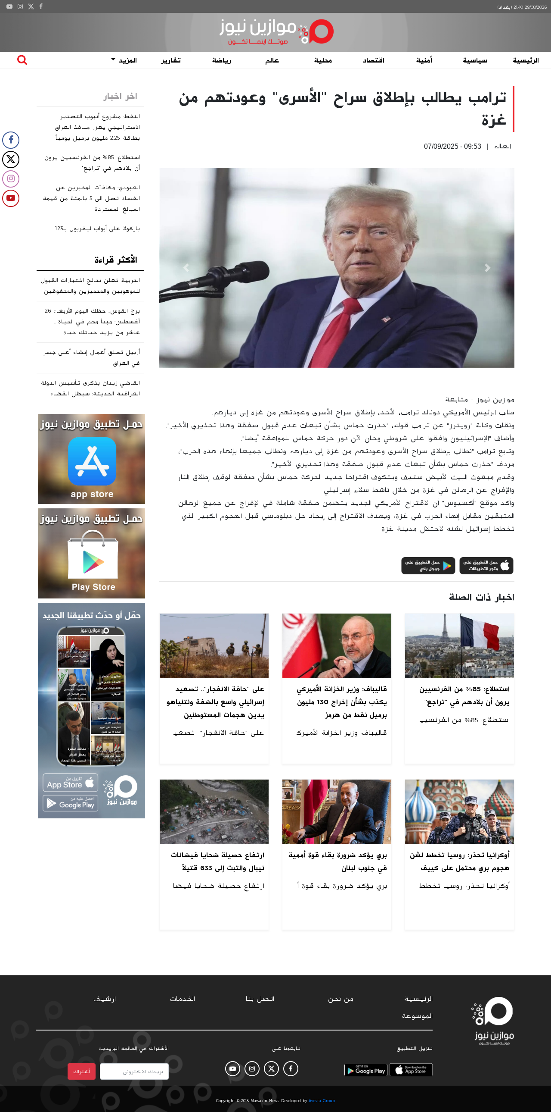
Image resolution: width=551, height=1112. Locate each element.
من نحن (340, 999)
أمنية (424, 60)
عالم (272, 60)
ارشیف (104, 999)
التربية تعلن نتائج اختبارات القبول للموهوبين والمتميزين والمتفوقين (90, 285)
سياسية (475, 60)
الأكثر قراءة (116, 260)
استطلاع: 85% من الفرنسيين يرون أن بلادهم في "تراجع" (92, 162)
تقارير (171, 60)
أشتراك (81, 1071)
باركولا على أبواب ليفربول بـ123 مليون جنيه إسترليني (97, 234)
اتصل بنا (260, 999)
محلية (323, 60)
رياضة (221, 60)
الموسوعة (417, 1016)
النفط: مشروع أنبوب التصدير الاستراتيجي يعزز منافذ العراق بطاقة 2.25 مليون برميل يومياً (97, 127)
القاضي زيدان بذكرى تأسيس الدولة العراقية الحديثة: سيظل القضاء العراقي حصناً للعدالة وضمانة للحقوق (90, 399)
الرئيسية (526, 60)
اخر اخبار (120, 96)
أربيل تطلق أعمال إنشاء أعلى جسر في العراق (91, 357)
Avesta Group (322, 1101)
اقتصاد (373, 60)
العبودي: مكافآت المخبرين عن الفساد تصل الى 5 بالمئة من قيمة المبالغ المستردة (91, 198)
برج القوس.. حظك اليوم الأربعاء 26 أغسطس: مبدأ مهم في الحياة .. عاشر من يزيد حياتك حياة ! (92, 322)
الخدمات (182, 999)
